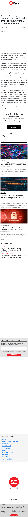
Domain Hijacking (7, 459)
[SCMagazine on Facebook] (11, 488)
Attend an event (16, 501)
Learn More (14, 127)
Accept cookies (14, 515)
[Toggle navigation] (2, 3)
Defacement (5, 454)
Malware (3, 160)
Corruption (5, 443)
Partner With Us (14, 503)
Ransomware (4, 16)
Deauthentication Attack (9, 452)
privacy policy (21, 511)
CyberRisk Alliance (10, 494)
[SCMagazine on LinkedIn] (17, 488)
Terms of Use (19, 351)
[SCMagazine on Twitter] (14, 488)
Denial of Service (6, 457)
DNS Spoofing (6, 448)
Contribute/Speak (9, 501)
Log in (11, 6)
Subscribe (14, 354)
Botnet (4, 439)
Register (16, 6)
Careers (20, 494)
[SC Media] (14, 3)
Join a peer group (22, 501)
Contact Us (15, 494)
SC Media (4, 494)
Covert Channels (6, 446)
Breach (3, 193)
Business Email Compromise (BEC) (12, 441)
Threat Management (15, 16)
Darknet (4, 450)
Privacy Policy (24, 351)
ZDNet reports (5, 53)
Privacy (24, 494)
